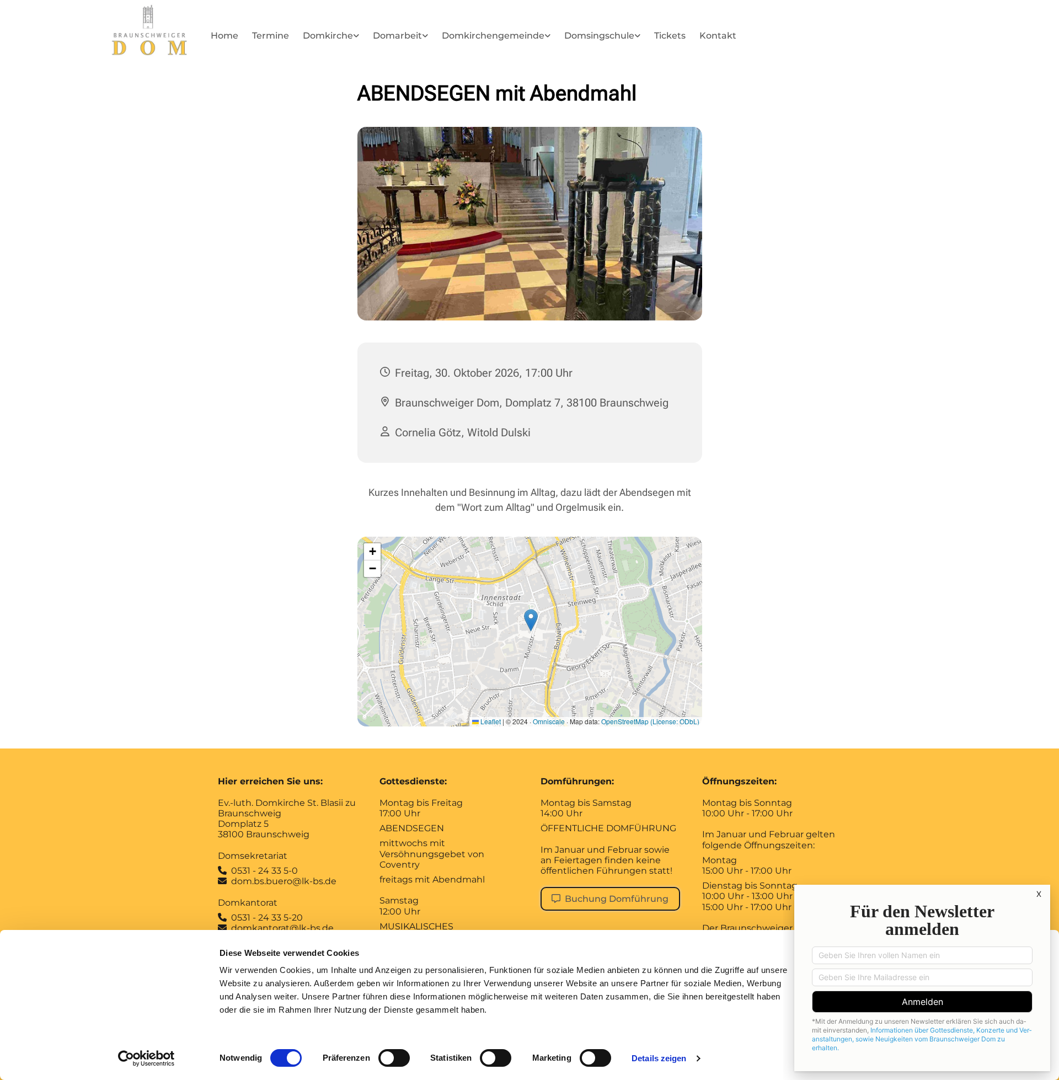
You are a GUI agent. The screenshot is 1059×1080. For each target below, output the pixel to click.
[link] (332, 37)
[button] (610, 899)
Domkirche (328, 35)
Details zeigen (659, 1058)
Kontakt (717, 35)
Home (224, 35)
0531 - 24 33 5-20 (267, 917)
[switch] (394, 1058)
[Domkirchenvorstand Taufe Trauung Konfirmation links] (547, 37)
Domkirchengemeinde (493, 35)
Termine (270, 35)
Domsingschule (599, 35)
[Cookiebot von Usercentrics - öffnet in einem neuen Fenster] (146, 1058)
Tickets (670, 35)
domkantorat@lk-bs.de (282, 928)
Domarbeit (397, 35)
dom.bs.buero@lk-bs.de (277, 881)
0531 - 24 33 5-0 (264, 870)
